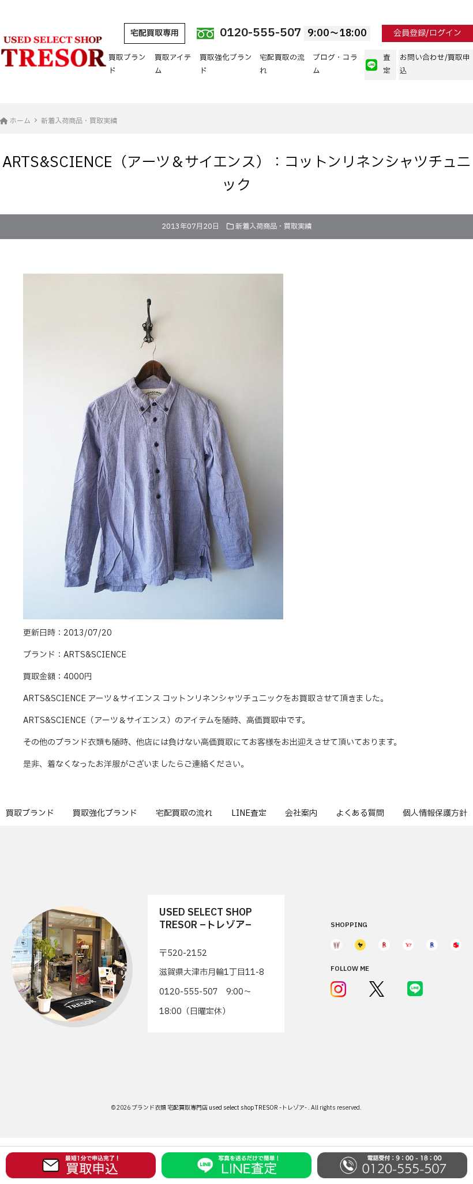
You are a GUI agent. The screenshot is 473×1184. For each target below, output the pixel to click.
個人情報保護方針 (435, 813)
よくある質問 (360, 813)
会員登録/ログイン (427, 33)
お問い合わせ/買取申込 (435, 64)
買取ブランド (127, 64)
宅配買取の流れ (282, 64)
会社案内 (301, 813)
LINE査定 (248, 813)
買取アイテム (173, 64)
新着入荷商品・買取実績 (273, 226)
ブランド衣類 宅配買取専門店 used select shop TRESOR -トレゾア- (220, 1107)
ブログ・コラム (335, 64)
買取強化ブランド (226, 64)
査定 (387, 64)
